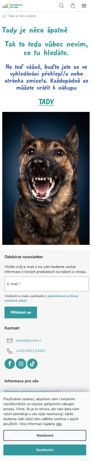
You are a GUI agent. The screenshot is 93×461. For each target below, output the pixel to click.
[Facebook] (10, 364)
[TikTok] (32, 364)
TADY (46, 102)
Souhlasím (44, 449)
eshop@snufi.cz (28, 340)
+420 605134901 (31, 350)
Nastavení (45, 435)
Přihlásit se (21, 312)
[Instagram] (21, 364)
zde (59, 423)
